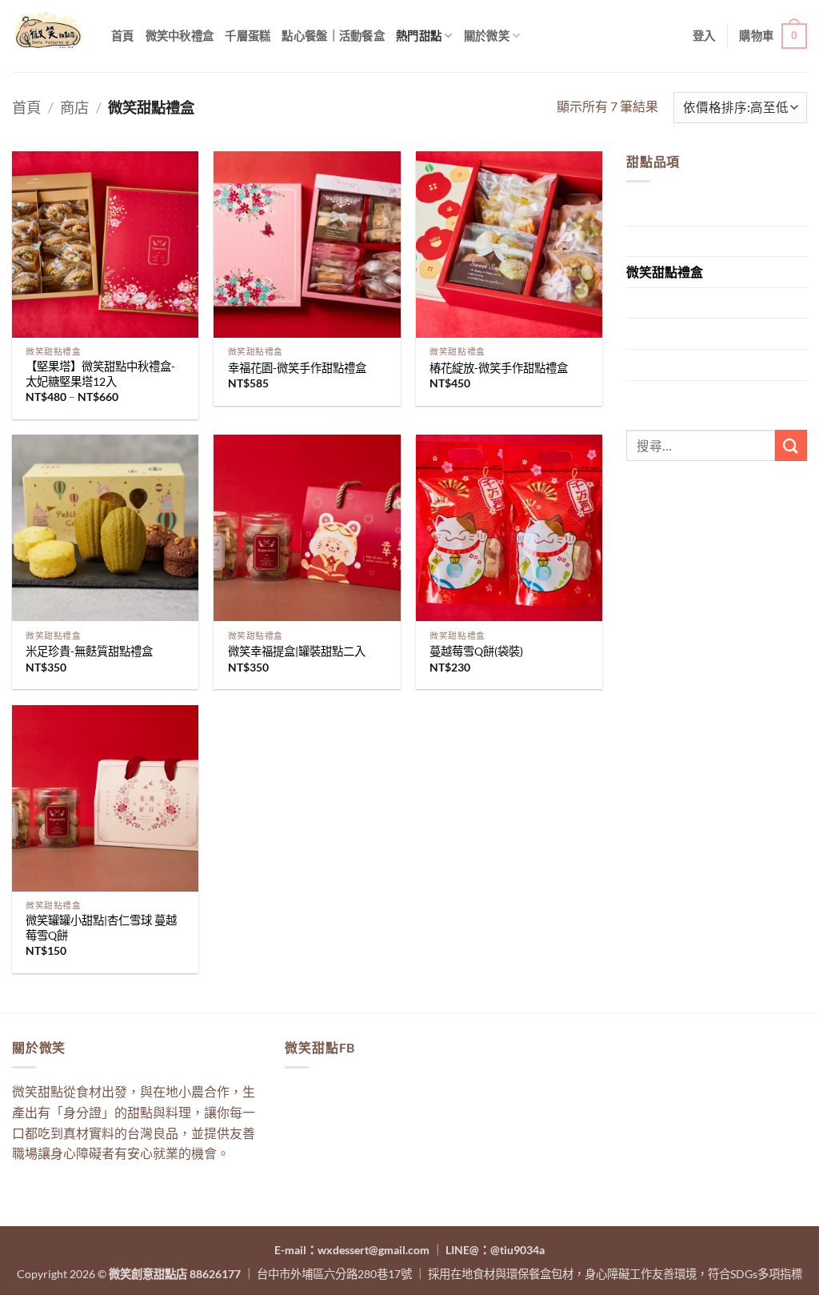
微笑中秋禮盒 (180, 35)
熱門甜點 (418, 35)
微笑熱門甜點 (664, 333)
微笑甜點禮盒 (664, 271)
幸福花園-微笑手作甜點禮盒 (297, 368)
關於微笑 (486, 35)
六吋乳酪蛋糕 (664, 364)
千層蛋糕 (247, 35)
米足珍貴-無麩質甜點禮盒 (89, 651)
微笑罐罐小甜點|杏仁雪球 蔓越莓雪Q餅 (101, 927)
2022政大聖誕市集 (679, 303)
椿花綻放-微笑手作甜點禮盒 (498, 368)
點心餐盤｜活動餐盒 (333, 35)
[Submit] (791, 445)
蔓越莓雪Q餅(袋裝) (476, 651)
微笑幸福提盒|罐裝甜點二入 (297, 651)
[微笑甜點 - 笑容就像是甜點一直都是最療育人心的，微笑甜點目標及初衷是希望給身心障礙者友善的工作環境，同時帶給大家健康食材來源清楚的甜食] (49, 36)
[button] (704, 35)
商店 (74, 107)
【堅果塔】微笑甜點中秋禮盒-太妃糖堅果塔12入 (100, 373)
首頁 (122, 35)
